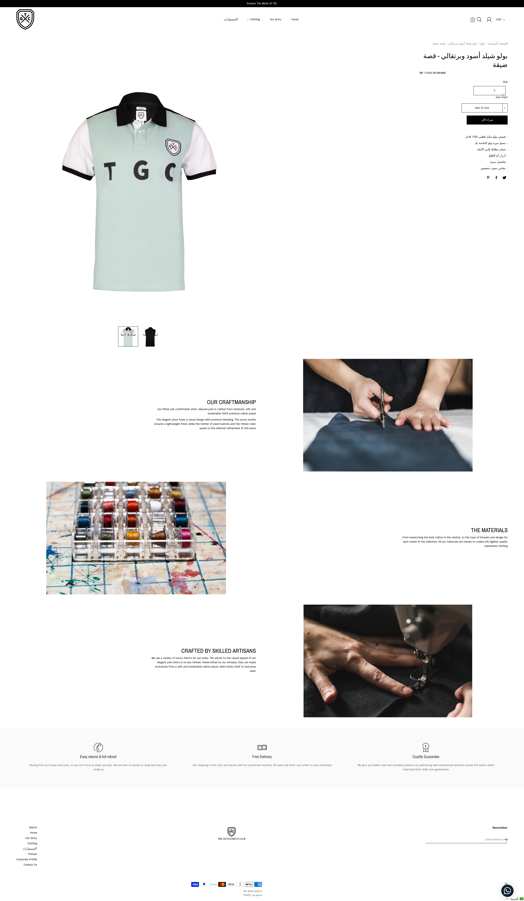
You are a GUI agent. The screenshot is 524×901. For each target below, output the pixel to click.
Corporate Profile (26, 859)
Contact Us (30, 865)
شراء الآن (487, 120)
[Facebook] (496, 178)
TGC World (248, 891)
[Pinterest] (488, 178)
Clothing (255, 19)
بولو (482, 44)
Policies (32, 854)
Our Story (275, 19)
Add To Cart (482, 108)
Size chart (502, 97)
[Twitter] (504, 178)
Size (505, 82)
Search (33, 827)
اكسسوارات (231, 19)
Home (294, 19)
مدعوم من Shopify (252, 895)
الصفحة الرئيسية (498, 44)
